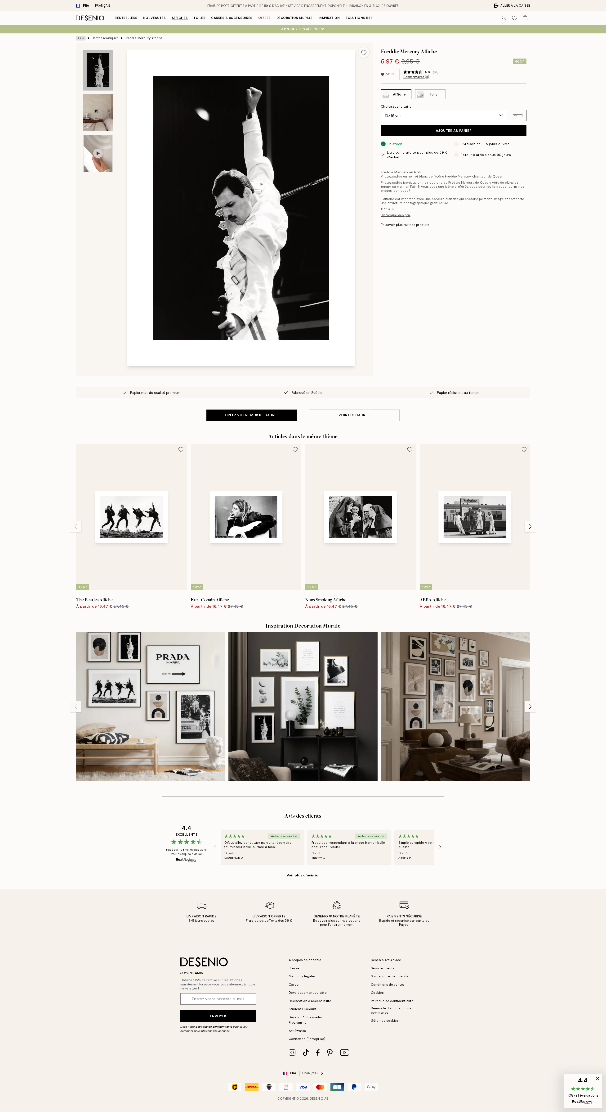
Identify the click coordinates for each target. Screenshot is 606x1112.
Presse (294, 968)
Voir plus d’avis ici (303, 875)
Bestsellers (126, 18)
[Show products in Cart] (525, 18)
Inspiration (329, 18)
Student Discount (302, 1009)
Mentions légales (302, 976)
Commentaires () (416, 77)
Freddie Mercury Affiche (144, 38)
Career (294, 985)
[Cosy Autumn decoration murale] (455, 706)
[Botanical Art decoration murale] (302, 706)
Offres (264, 18)
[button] (517, 115)
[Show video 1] (98, 153)
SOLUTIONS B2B (359, 18)
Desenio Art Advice (386, 960)
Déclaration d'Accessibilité (310, 1001)
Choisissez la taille (396, 106)
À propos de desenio (305, 960)
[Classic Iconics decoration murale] (150, 706)
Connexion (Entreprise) (307, 1039)
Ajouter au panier (454, 130)
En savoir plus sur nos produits (405, 225)
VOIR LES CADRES (354, 415)
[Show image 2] (98, 112)
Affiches (180, 18)
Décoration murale (294, 18)
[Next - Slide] (530, 526)
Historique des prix (395, 215)
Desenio (317, 1099)
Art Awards (297, 1031)
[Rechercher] (504, 18)
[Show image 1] (98, 70)
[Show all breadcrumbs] (81, 38)
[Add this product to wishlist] (364, 52)
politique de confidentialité (214, 1027)
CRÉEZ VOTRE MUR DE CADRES (252, 415)
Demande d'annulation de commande (391, 1010)
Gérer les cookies (385, 1021)
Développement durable (308, 993)
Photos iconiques (105, 38)
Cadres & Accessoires (231, 18)
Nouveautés (154, 18)
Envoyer (218, 1016)
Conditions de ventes (388, 985)
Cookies (377, 993)
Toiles (199, 18)
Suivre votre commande (390, 976)
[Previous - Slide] (75, 526)
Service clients (383, 968)
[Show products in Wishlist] (514, 18)
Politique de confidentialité (392, 1001)
